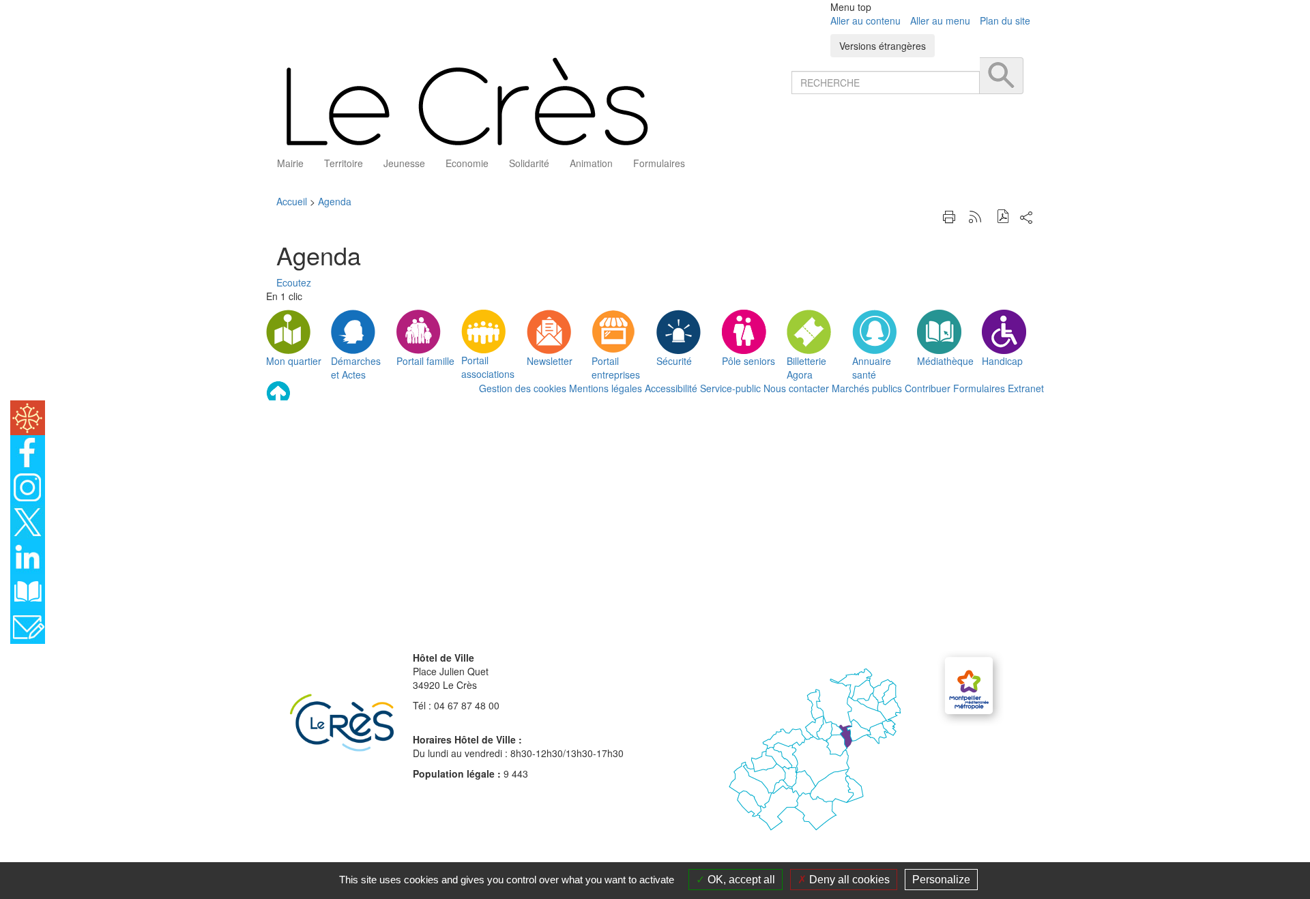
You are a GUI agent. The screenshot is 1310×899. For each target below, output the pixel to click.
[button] (1003, 218)
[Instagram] (27, 485)
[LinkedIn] (27, 555)
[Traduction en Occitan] (27, 416)
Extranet (1026, 388)
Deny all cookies (848, 879)
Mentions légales (605, 388)
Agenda (334, 201)
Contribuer (927, 388)
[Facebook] (27, 451)
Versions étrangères (882, 46)
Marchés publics (867, 388)
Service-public (730, 388)
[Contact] (27, 625)
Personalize (941, 879)
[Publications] (27, 590)
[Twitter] (27, 520)
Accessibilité (671, 388)
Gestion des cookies (522, 388)
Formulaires (979, 388)
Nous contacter (796, 388)
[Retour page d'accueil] (529, 101)
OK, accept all (740, 879)
